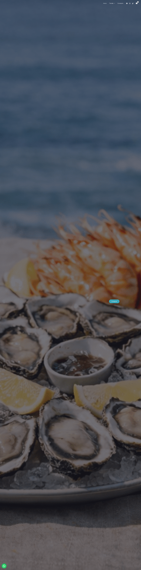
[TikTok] (132, 3)
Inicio (105, 3)
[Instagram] (129, 3)
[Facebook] (127, 3)
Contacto (120, 3)
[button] (114, 3)
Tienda (111, 3)
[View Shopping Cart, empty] (136, 3)
